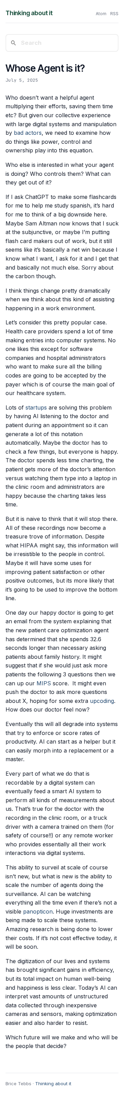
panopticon (38, 911)
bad (18, 132)
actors (33, 132)
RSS (114, 13)
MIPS (44, 683)
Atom (101, 13)
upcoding (102, 700)
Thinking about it (29, 13)
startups (36, 407)
